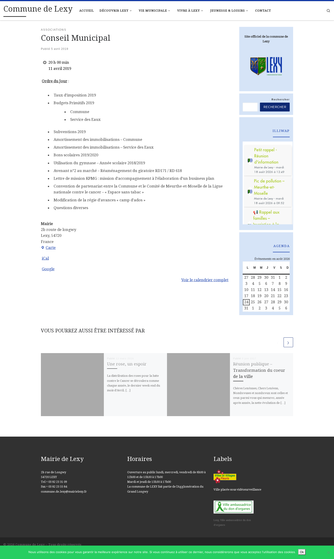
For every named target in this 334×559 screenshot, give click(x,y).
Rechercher (281, 99)
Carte (48, 247)
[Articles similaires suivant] (288, 342)
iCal (45, 258)
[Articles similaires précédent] (278, 342)
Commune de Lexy (30, 544)
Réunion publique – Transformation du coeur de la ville (259, 370)
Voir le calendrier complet (204, 280)
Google (48, 269)
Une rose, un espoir (127, 364)
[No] (328, 552)
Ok (302, 552)
